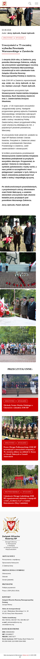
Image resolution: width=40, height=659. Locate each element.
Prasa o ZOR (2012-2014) (10, 590)
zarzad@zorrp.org (8, 624)
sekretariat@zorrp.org (14, 622)
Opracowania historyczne (10, 562)
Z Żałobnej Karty (7, 566)
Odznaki (5, 576)
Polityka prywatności (8, 587)
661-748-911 (6, 620)
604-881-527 (25, 620)
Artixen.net (25, 655)
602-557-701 (15, 620)
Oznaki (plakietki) (7, 580)
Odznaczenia (6, 573)
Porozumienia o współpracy (11, 559)
